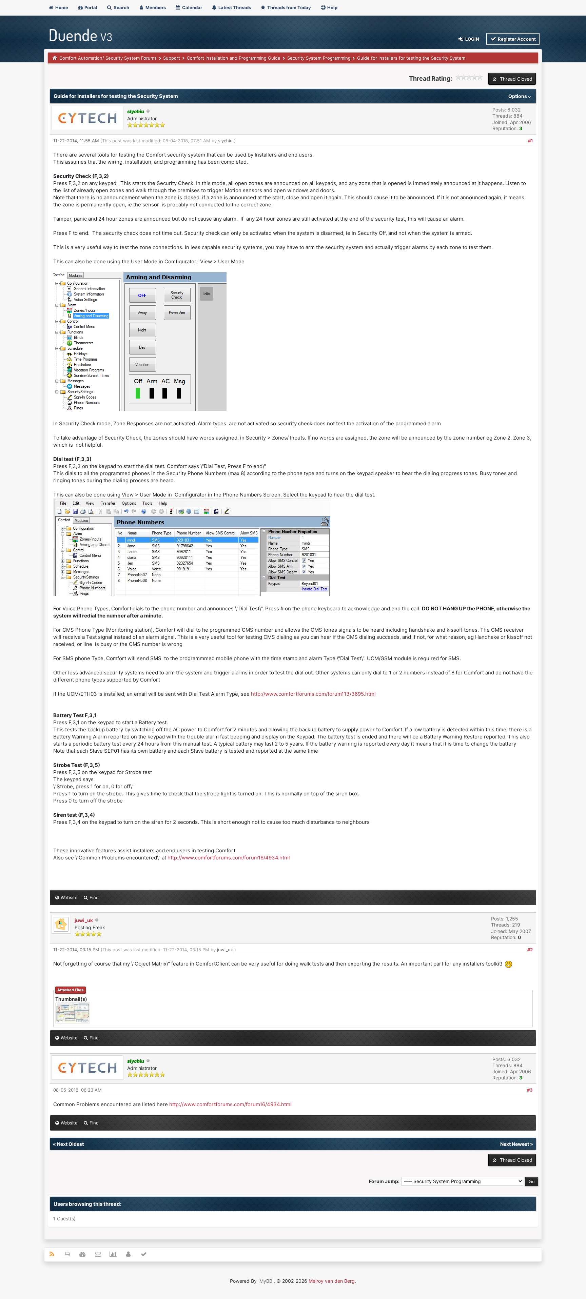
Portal (90, 7)
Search (121, 7)
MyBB (265, 1281)
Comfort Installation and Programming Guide (233, 58)
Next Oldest (70, 1144)
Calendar (191, 7)
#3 (530, 1090)
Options (518, 96)
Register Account (516, 39)
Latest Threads (234, 7)
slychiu (225, 140)
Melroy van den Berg (332, 1281)
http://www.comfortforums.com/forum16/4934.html (229, 857)
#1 (530, 140)
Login (471, 39)
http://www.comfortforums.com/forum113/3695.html (313, 694)
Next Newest (514, 1144)
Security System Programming (319, 58)
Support (171, 58)
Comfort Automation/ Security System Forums (108, 58)
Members (155, 7)
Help (331, 7)
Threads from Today (288, 7)
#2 (530, 949)
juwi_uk (84, 920)
